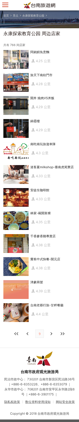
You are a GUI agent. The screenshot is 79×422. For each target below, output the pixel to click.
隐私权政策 (12, 402)
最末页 (62, 334)
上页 (51, 334)
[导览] (5, 4)
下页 (28, 334)
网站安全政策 (65, 402)
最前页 (16, 334)
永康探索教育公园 (33, 15)
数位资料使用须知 (38, 402)
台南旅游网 (39, 5)
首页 (6, 15)
